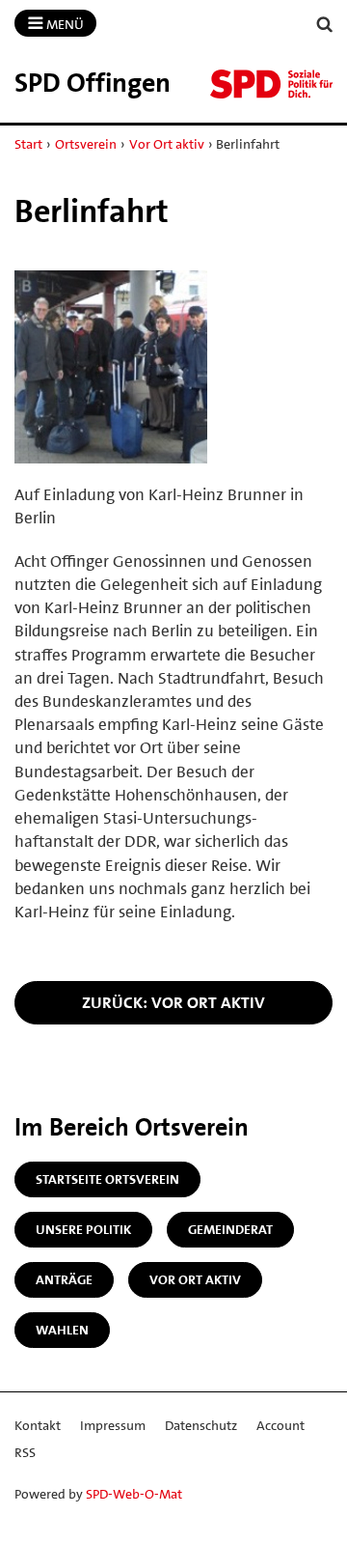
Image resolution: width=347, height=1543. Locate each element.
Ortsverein (86, 144)
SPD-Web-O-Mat (134, 1493)
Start (28, 144)
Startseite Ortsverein (107, 1179)
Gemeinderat (230, 1229)
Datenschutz (201, 1425)
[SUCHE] (325, 25)
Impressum (113, 1425)
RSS (25, 1452)
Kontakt (37, 1425)
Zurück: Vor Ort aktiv (173, 1002)
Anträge (64, 1279)
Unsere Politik (83, 1229)
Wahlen (62, 1329)
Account (280, 1425)
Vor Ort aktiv (166, 144)
